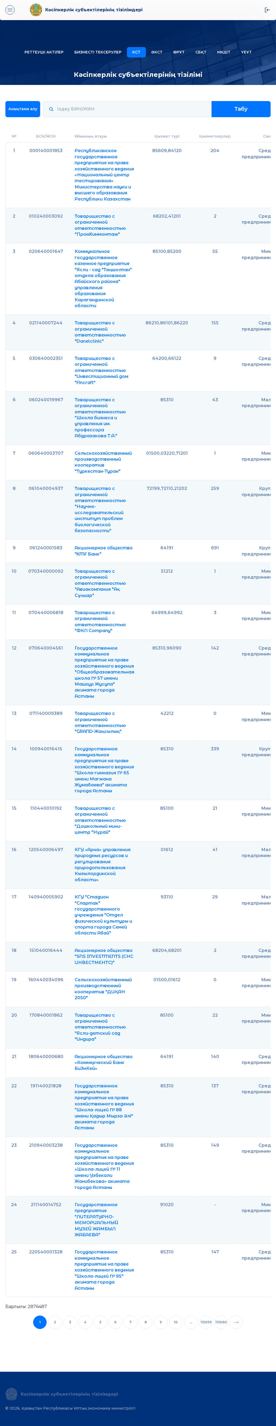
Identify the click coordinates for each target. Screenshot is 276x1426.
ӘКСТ (157, 52)
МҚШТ (223, 52)
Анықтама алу (22, 108)
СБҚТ (200, 52)
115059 (206, 1322)
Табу (241, 109)
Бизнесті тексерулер (98, 52)
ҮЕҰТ (246, 52)
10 (176, 1322)
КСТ (136, 52)
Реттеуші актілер (44, 52)
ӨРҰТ (179, 52)
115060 (221, 1322)
